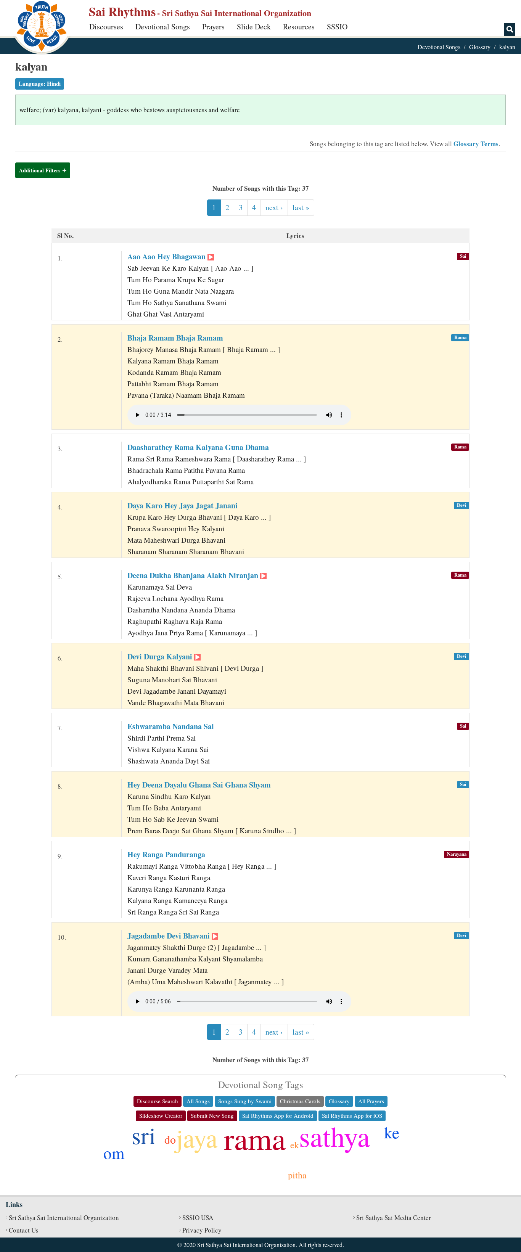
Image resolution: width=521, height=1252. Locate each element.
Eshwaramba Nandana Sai (170, 726)
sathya (334, 1136)
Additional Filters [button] (39, 170)
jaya (196, 1137)
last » (301, 207)
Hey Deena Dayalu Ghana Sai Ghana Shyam (199, 784)
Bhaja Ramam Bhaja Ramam (175, 337)
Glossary (479, 47)
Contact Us (24, 1230)
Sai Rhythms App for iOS (352, 1115)
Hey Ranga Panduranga (166, 854)
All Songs (198, 1101)
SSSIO (337, 26)
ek (294, 1145)
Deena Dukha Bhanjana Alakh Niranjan (193, 575)
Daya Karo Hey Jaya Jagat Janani (182, 505)
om (113, 1153)
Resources (299, 26)
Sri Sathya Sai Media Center (393, 1217)
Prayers (213, 26)
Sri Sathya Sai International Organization (64, 1217)
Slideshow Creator (160, 1115)
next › (274, 207)
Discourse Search (157, 1101)
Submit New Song (212, 1115)
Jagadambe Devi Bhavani (169, 935)
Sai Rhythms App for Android (278, 1115)
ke (391, 1132)
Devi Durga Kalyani (160, 656)
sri (144, 1135)
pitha (297, 1175)
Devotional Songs (162, 26)
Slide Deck (254, 26)
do (170, 1139)
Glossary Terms (475, 143)
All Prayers (371, 1101)
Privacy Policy (202, 1230)
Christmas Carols (300, 1101)
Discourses (106, 26)
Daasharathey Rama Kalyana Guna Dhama (198, 447)
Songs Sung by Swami (245, 1101)
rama (255, 1138)
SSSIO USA (197, 1217)
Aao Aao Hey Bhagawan (167, 256)
